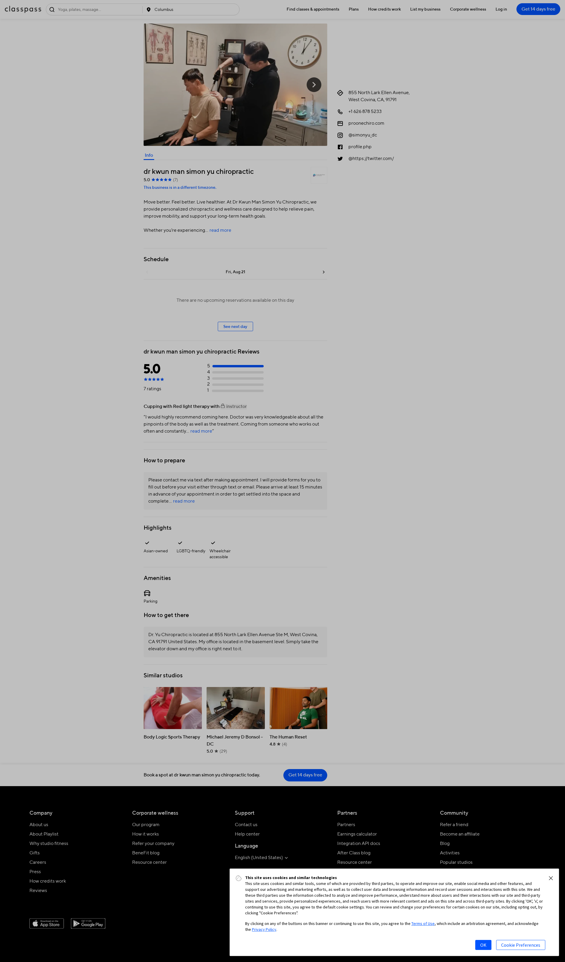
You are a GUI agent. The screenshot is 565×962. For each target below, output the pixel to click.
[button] (551, 878)
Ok (483, 945)
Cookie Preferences (520, 945)
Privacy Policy (264, 929)
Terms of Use (423, 923)
